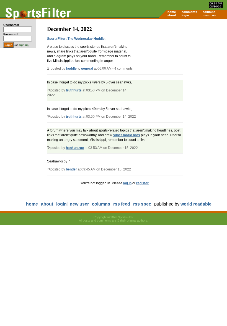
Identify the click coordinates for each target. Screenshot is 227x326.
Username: (11, 25)
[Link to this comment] (48, 90)
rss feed (121, 204)
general (87, 68)
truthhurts (74, 90)
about (171, 15)
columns (209, 12)
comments (189, 12)
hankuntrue (75, 148)
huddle (71, 68)
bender (71, 169)
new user (209, 15)
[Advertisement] (179, 62)
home (171, 12)
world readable (195, 204)
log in (127, 183)
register (142, 183)
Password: (11, 34)
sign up (24, 44)
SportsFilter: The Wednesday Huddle (76, 39)
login (185, 15)
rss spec (142, 204)
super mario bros (126, 135)
